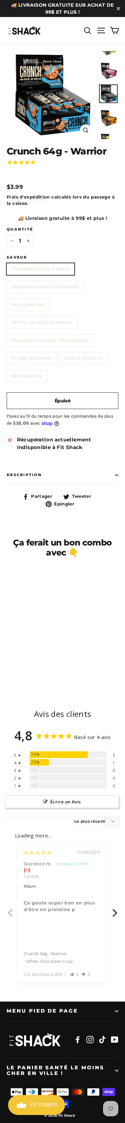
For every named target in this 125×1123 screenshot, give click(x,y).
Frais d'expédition (28, 197)
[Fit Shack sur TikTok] (102, 1039)
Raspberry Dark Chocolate (45, 287)
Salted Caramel (83, 358)
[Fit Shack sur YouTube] (114, 1039)
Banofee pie (27, 376)
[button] (74, 974)
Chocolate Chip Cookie (40, 269)
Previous (10, 909)
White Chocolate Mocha (42, 322)
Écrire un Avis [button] (65, 802)
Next (115, 909)
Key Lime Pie (28, 305)
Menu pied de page (42, 1011)
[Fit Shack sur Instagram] (90, 1039)
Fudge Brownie (31, 358)
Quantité (20, 229)
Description (24, 474)
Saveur (17, 257)
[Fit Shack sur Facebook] (77, 1039)
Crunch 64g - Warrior (45, 954)
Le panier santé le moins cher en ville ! (55, 1071)
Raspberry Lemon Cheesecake (50, 340)
